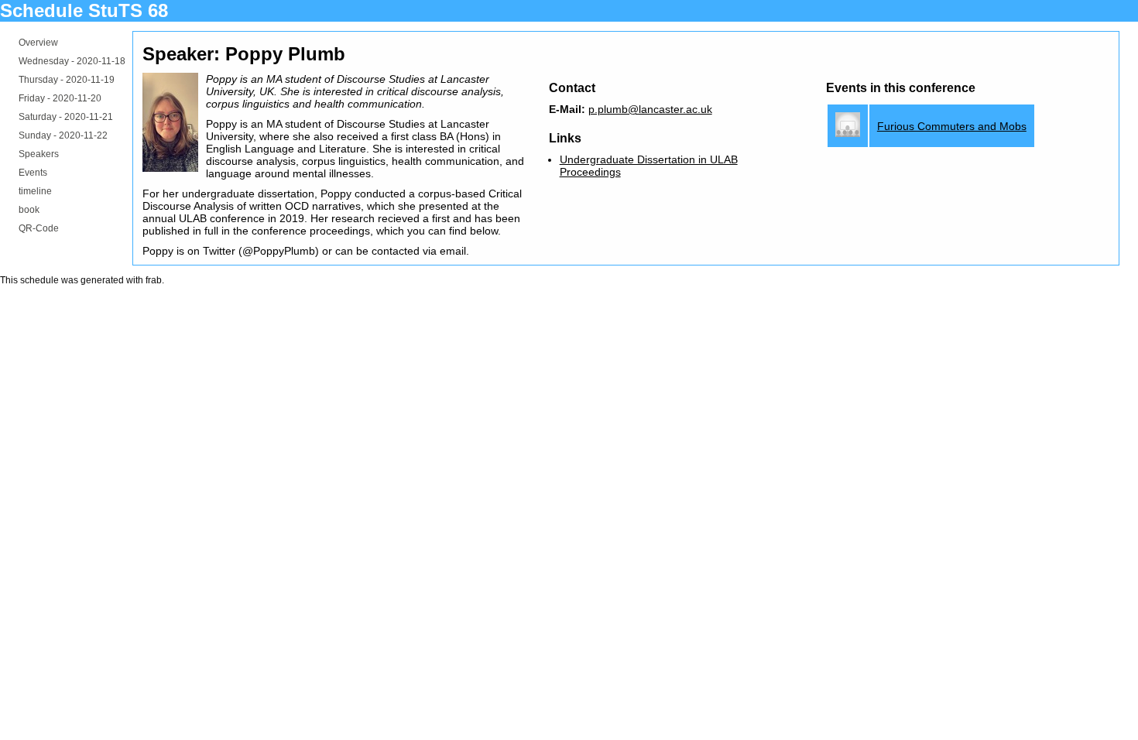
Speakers (39, 154)
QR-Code (39, 228)
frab (154, 280)
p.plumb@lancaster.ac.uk (650, 109)
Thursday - (67, 79)
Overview (38, 42)
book (29, 209)
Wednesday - (72, 61)
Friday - (60, 98)
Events (33, 172)
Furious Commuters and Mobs (952, 126)
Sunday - (63, 135)
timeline (35, 191)
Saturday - (66, 116)
